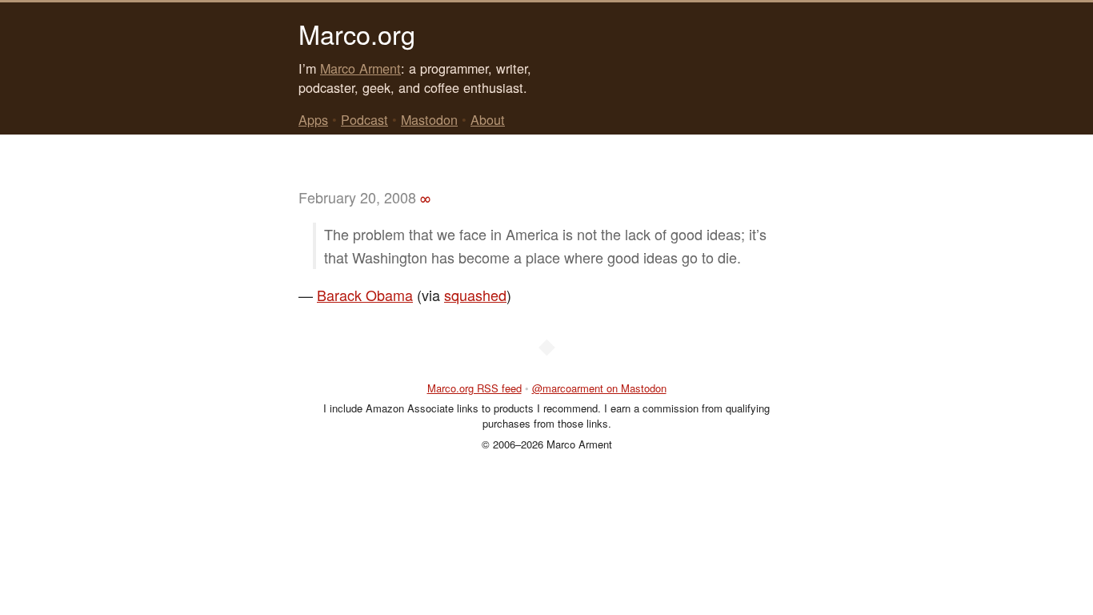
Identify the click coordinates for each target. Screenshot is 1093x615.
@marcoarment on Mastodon (599, 388)
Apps (313, 119)
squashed (475, 294)
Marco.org (356, 33)
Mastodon (429, 119)
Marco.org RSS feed (474, 388)
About (487, 119)
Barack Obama (365, 294)
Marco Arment (360, 68)
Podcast (364, 119)
